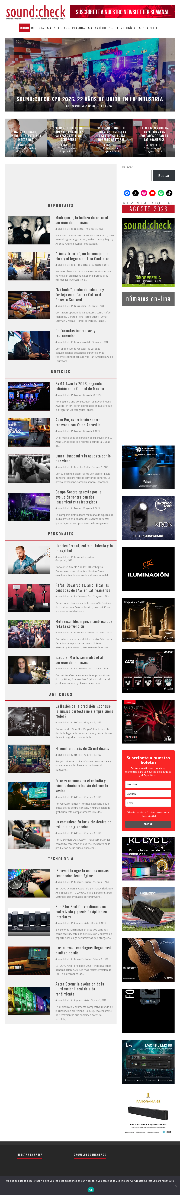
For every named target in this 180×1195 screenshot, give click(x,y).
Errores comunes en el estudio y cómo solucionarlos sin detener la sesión (82, 785)
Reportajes (40, 28)
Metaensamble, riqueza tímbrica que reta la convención (84, 623)
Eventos (77, 395)
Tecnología (124, 28)
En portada (79, 229)
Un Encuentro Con (82, 596)
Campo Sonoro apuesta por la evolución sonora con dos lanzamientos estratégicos (78, 497)
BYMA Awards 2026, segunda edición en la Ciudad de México (80, 386)
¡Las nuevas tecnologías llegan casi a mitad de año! (83, 950)
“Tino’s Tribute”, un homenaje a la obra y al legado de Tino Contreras (83, 256)
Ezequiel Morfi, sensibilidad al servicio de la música (79, 659)
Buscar (127, 167)
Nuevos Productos (82, 882)
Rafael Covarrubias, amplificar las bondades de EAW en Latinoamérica (83, 587)
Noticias (60, 28)
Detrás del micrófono (84, 557)
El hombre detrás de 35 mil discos (82, 748)
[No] (175, 1185)
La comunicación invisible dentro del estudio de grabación (84, 824)
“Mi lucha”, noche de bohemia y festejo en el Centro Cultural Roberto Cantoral (80, 294)
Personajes (81, 28)
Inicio (24, 28)
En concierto (80, 306)
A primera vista (81, 923)
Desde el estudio (82, 265)
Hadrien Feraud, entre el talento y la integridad (84, 548)
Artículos (103, 28)
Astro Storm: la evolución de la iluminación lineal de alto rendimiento (80, 989)
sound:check (63, 228)
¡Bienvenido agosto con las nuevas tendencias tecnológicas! (82, 873)
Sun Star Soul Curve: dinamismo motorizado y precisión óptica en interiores (81, 911)
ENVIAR (148, 824)
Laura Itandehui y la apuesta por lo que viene (83, 458)
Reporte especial (82, 342)
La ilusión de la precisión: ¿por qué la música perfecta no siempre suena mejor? (85, 711)
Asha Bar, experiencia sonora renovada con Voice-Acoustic (78, 422)
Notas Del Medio (82, 467)
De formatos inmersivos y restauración (75, 333)
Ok (90, 1189)
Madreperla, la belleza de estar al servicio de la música (82, 220)
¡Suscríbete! (147, 28)
